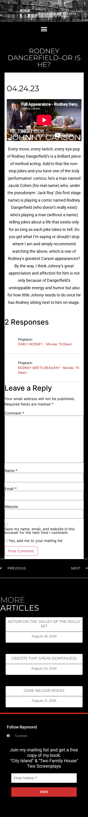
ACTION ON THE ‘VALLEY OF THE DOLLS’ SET (44, 623)
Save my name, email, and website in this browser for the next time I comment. (40, 530)
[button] (44, 29)
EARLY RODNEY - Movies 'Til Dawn (45, 344)
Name (11, 470)
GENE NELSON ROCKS (44, 690)
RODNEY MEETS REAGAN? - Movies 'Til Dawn (48, 370)
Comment (14, 413)
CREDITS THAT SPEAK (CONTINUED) (44, 658)
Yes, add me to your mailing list (35, 540)
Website (11, 506)
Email (11, 488)
